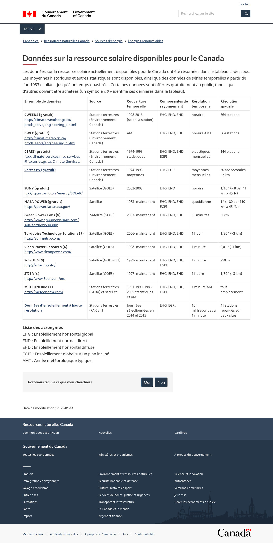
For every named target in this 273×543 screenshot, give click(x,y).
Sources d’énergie (109, 41)
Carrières (180, 432)
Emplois (28, 474)
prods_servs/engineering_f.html (49, 142)
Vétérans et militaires (188, 488)
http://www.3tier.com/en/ (45, 278)
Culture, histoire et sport (115, 488)
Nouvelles (105, 432)
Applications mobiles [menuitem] (64, 534)
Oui (147, 382)
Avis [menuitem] (125, 534)
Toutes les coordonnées (38, 454)
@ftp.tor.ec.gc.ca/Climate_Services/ (52, 161)
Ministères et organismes (116, 454)
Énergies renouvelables (145, 41)
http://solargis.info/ (40, 265)
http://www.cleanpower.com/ (47, 251)
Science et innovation (188, 474)
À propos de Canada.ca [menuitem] (100, 534)
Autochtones (182, 481)
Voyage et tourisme (35, 488)
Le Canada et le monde (114, 509)
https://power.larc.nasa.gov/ (47, 206)
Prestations (30, 502)
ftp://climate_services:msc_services (52, 156)
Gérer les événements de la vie (195, 502)
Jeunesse (180, 495)
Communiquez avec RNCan (41, 432)
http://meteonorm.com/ (43, 291)
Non (161, 382)
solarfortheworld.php (41, 224)
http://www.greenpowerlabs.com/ (51, 219)
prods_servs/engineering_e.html (50, 124)
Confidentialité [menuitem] (144, 534)
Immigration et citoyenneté (41, 481)
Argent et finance (110, 516)
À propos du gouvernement (192, 454)
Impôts (27, 516)
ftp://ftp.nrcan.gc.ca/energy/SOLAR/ (53, 193)
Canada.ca (31, 41)
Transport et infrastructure (117, 502)
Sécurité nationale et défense (118, 481)
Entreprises (30, 495)
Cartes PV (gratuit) (40, 169)
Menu (34, 29)
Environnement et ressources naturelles (125, 474)
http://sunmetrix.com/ (42, 238)
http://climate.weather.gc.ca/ (47, 119)
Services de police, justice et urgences (124, 495)
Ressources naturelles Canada (67, 41)
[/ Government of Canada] (59, 14)
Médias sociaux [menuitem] (33, 534)
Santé (26, 509)
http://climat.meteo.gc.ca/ (45, 138)
